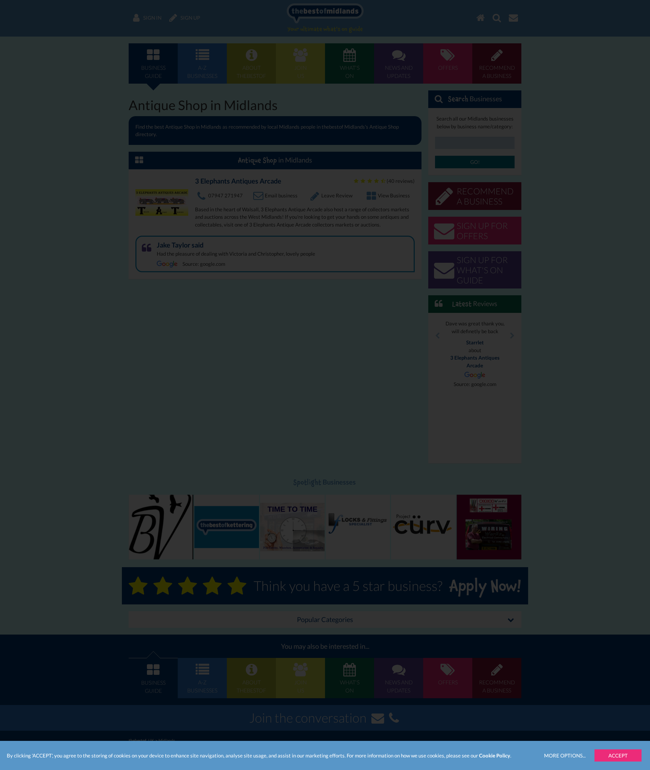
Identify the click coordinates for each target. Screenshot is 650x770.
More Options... (565, 755)
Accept (618, 755)
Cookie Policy (494, 755)
